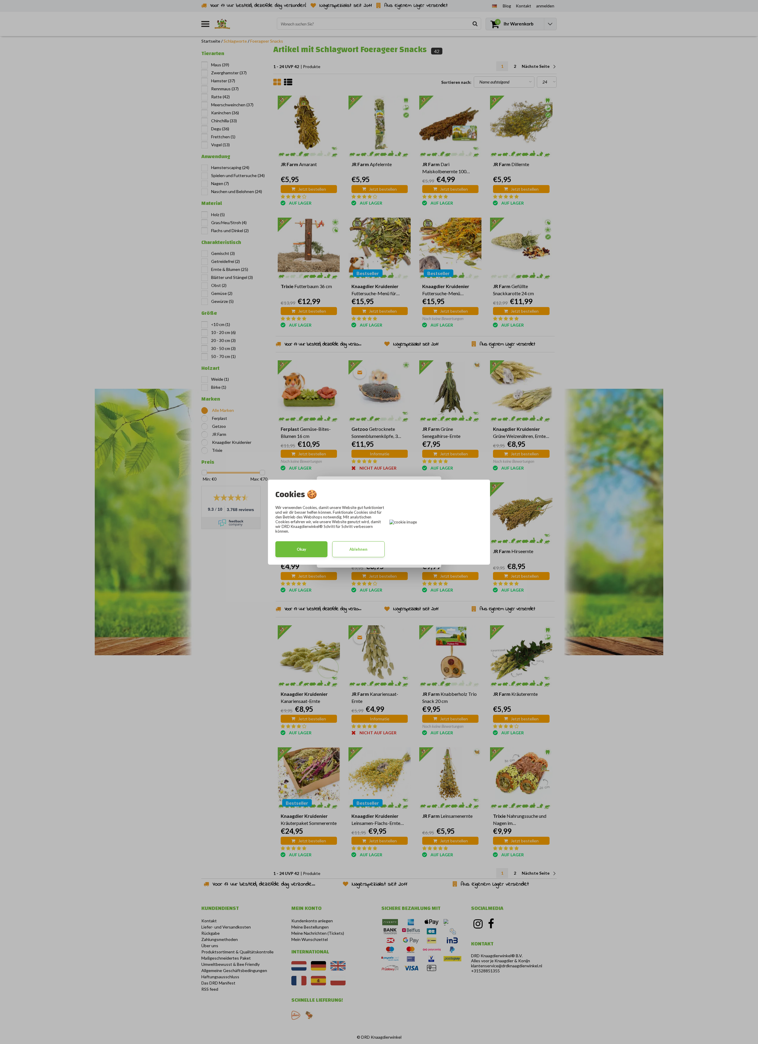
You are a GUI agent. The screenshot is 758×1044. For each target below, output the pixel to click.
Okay (301, 549)
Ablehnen (358, 549)
